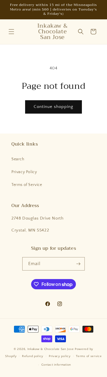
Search (18, 159)
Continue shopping (53, 106)
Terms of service (89, 356)
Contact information (56, 364)
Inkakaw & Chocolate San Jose (51, 349)
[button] (11, 31)
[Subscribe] (78, 264)
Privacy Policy (24, 172)
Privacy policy (60, 356)
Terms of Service (26, 185)
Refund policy (32, 356)
